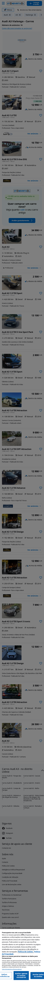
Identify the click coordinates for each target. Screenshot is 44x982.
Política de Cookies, (26, 952)
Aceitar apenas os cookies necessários (21, 975)
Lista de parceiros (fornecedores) (12, 969)
